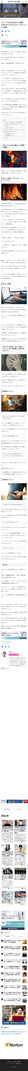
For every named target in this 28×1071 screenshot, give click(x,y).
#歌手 (16, 1033)
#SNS (19, 1033)
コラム (5, 943)
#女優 (2, 1031)
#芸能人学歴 (15, 1031)
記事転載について (19, 1063)
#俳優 (2, 1033)
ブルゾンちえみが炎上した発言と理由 (13, 122)
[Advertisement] (14, 734)
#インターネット (22, 1031)
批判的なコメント (11, 133)
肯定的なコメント (11, 135)
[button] (21, 71)
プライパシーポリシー (10, 1063)
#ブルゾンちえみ (6, 642)
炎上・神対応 (4, 19)
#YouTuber (6, 1031)
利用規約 (19, 1061)
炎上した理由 (10, 127)
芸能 (5, 950)
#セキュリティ (11, 1033)
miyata (10, 651)
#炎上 (10, 1031)
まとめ (6, 137)
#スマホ (6, 1033)
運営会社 (14, 1061)
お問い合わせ (9, 1061)
